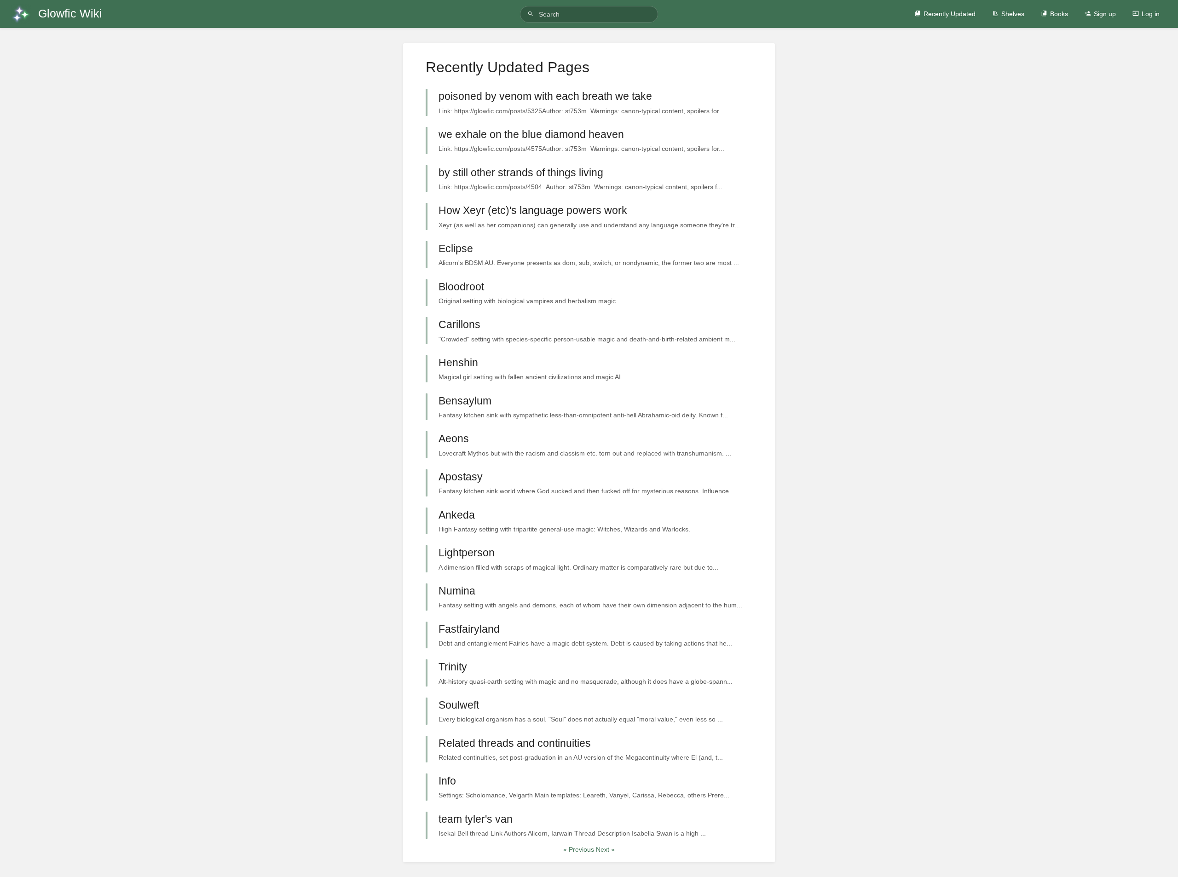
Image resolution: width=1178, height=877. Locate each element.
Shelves (1012, 13)
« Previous (579, 849)
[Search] (532, 14)
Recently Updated (950, 13)
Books (1059, 13)
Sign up (1105, 13)
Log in (1151, 13)
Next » (605, 849)
